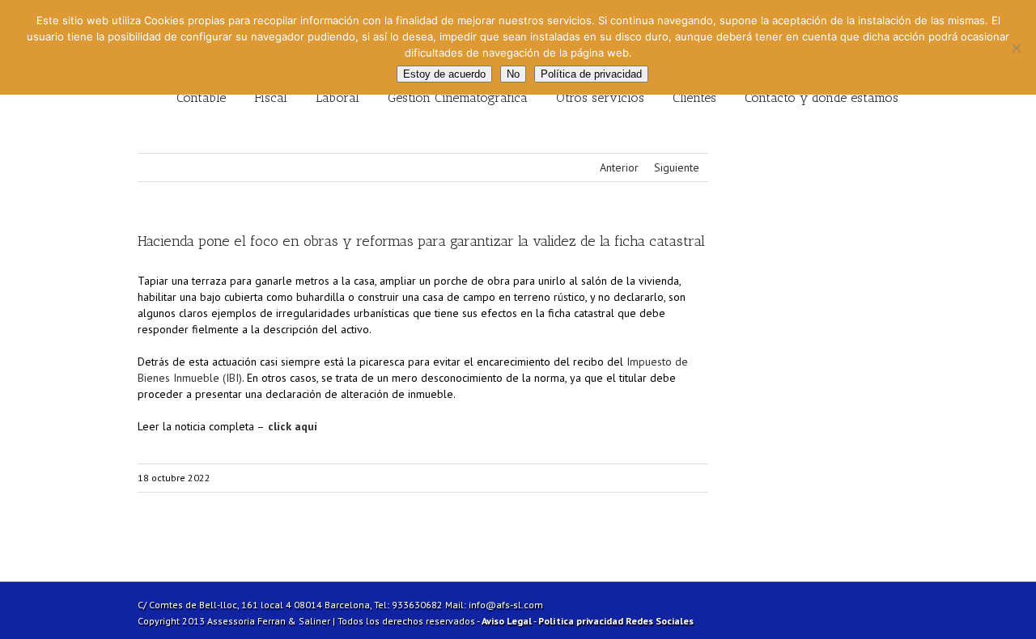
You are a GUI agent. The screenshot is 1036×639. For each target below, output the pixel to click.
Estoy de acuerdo (444, 74)
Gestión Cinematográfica (458, 97)
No (513, 74)
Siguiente (676, 167)
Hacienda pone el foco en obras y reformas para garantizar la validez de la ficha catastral (421, 241)
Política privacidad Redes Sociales (616, 621)
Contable (201, 97)
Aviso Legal (507, 621)
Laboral (337, 97)
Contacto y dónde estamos (821, 97)
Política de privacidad (591, 74)
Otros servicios (600, 97)
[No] (1016, 48)
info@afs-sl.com (506, 605)
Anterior (619, 167)
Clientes (694, 97)
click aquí (291, 426)
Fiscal (270, 97)
